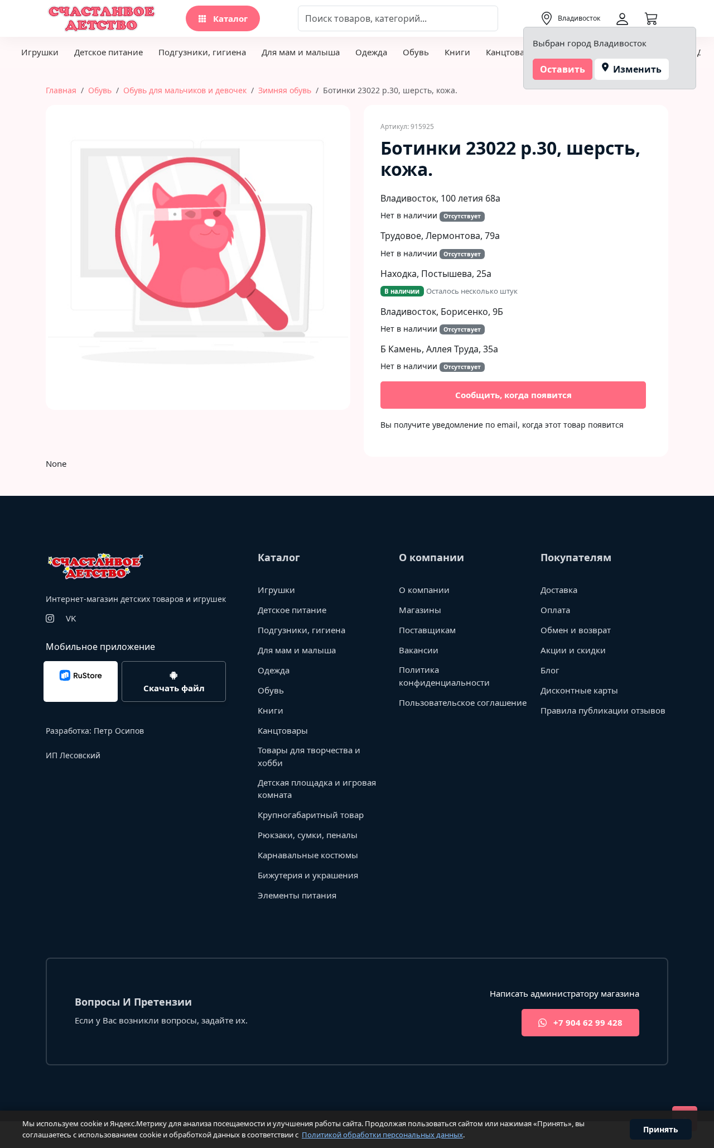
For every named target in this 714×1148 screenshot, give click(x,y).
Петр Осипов (119, 730)
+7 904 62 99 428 (587, 1022)
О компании (424, 589)
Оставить (562, 69)
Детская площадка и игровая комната (317, 789)
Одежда (371, 52)
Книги (457, 52)
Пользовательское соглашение (463, 702)
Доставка (559, 589)
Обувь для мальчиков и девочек (185, 90)
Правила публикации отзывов (603, 710)
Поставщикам (427, 629)
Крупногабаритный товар (311, 814)
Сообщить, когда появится (513, 394)
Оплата (555, 609)
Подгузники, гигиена (202, 52)
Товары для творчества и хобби (309, 756)
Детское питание (108, 52)
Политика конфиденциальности (444, 676)
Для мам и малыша (301, 52)
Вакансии (418, 650)
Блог (550, 670)
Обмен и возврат (576, 629)
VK (71, 618)
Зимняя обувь (284, 90)
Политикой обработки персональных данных (382, 1135)
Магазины (420, 609)
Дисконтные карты (579, 690)
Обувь (416, 52)
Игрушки (40, 52)
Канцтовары (511, 52)
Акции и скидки (573, 650)
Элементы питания (297, 895)
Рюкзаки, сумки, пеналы (308, 834)
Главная (61, 90)
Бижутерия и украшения (308, 875)
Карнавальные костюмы (308, 854)
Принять (660, 1129)
